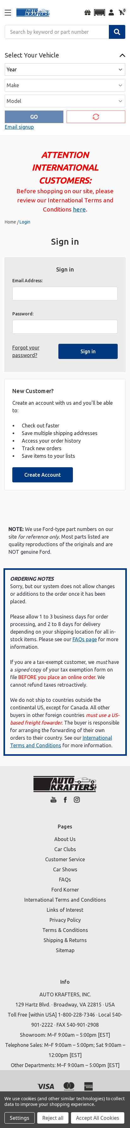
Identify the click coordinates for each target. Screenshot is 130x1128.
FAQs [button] (65, 879)
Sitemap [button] (65, 950)
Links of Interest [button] (65, 910)
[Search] (117, 32)
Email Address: (27, 280)
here (79, 209)
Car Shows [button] (65, 869)
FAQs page (85, 639)
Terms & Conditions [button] (65, 930)
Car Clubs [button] (65, 849)
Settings (19, 1117)
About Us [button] (65, 839)
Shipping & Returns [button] (65, 940)
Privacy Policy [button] (65, 920)
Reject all (52, 1117)
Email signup (19, 127)
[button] (99, 12)
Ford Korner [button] (65, 889)
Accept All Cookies (97, 1117)
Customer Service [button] (65, 859)
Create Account (42, 475)
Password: (22, 313)
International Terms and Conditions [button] (65, 900)
